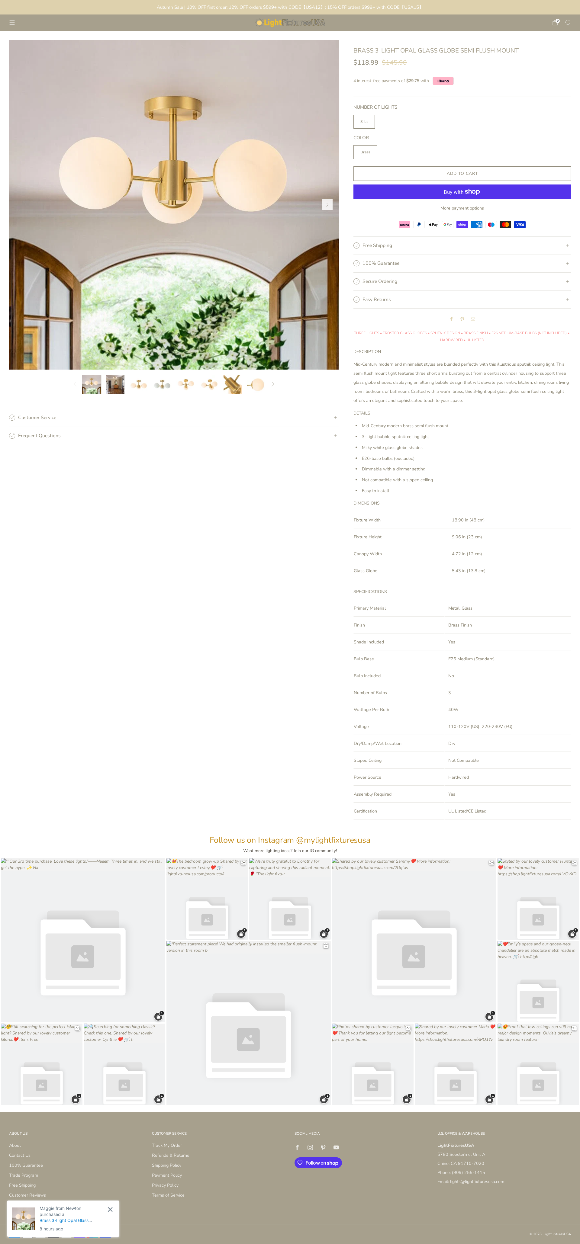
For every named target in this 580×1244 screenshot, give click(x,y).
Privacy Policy (165, 1185)
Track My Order (167, 1145)
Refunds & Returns (170, 1155)
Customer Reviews (27, 1195)
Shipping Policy (166, 1165)
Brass (365, 152)
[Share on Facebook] (451, 319)
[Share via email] (473, 319)
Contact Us (20, 1155)
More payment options (462, 208)
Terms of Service (168, 1195)
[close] (110, 1209)
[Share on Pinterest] (462, 319)
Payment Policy (167, 1175)
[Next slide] (327, 204)
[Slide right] (273, 384)
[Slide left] (75, 384)
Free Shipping (22, 1185)
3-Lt (364, 121)
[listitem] (290, 7)
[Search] (568, 22)
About (15, 1145)
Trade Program (23, 1175)
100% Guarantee (26, 1165)
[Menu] (12, 23)
